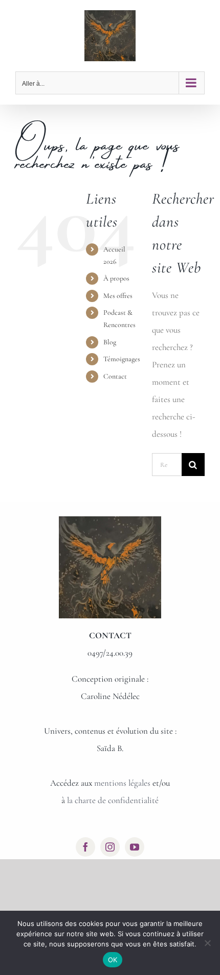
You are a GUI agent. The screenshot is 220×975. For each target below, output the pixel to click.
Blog (109, 342)
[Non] (207, 943)
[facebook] (85, 847)
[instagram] (110, 847)
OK (113, 960)
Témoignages (121, 359)
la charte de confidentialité (113, 800)
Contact (115, 376)
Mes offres (118, 295)
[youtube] (134, 847)
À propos (116, 278)
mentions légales (122, 783)
